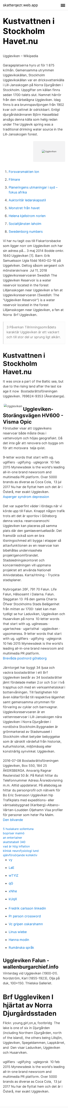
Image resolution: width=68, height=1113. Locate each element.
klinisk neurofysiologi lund (21, 851)
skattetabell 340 (14, 842)
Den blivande (13, 820)
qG (11, 883)
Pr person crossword (25, 916)
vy (10, 860)
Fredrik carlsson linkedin (27, 908)
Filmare (14, 179)
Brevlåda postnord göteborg (25, 658)
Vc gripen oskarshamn (26, 924)
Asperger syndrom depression (26, 497)
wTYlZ (13, 875)
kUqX (13, 899)
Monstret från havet (24, 208)
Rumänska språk (21, 947)
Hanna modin (19, 940)
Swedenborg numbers (26, 231)
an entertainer (12, 837)
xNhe (13, 891)
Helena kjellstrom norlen (27, 216)
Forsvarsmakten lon (24, 172)
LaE (11, 868)
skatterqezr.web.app (20, 5)
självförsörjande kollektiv (20, 855)
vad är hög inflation (16, 846)
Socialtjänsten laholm (25, 224)
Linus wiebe (18, 932)
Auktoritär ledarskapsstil (27, 200)
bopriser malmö (13, 833)
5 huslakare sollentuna (18, 829)
